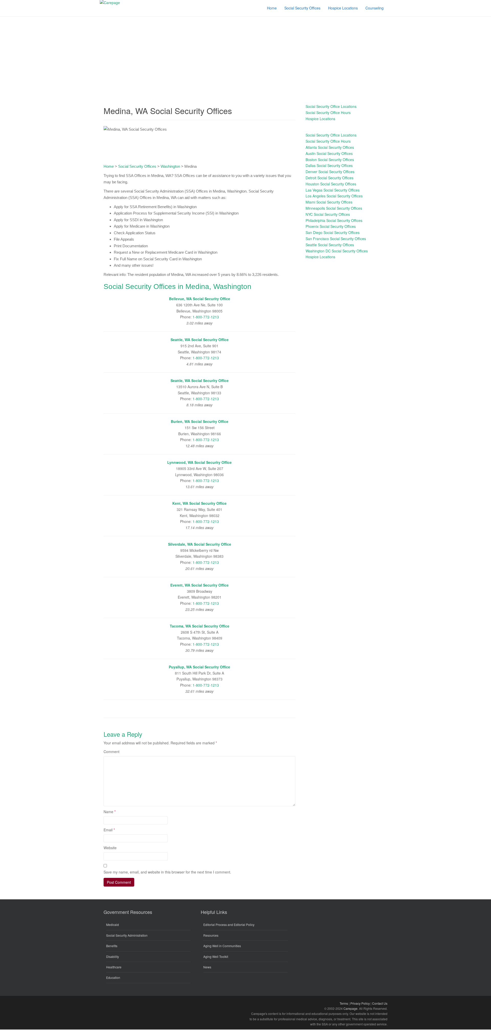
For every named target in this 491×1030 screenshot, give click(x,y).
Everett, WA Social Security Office (199, 585)
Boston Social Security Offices (330, 159)
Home (109, 166)
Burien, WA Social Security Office (199, 421)
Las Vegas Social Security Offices (333, 190)
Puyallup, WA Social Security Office (199, 666)
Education (113, 977)
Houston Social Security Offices (331, 183)
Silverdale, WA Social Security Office (199, 544)
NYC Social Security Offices (328, 214)
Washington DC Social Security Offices (337, 250)
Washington (170, 166)
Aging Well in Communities (222, 946)
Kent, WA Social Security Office (199, 503)
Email (109, 829)
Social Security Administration (127, 935)
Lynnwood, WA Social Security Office (199, 462)
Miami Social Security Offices (329, 202)
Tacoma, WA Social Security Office (199, 626)
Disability (112, 956)
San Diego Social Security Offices (333, 232)
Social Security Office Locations (331, 106)
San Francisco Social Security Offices (336, 238)
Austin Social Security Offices (329, 153)
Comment (111, 751)
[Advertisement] (245, 55)
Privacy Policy (360, 1003)
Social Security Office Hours (328, 112)
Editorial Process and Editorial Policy (228, 924)
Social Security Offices (137, 166)
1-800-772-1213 (206, 316)
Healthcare (113, 967)
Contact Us (379, 1003)
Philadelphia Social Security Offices (334, 220)
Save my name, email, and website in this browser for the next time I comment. (167, 872)
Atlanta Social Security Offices (330, 147)
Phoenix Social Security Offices (331, 226)
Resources (210, 935)
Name (110, 811)
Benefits (111, 946)
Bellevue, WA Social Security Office (199, 298)
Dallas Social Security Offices (329, 165)
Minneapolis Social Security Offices (334, 208)
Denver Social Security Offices (330, 171)
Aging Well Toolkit (215, 956)
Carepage (350, 1008)
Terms (344, 1003)
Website (110, 847)
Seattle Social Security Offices (330, 244)
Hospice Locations (320, 118)
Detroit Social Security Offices (329, 177)
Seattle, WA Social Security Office (200, 339)
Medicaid (112, 924)
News (207, 967)
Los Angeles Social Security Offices (334, 195)
